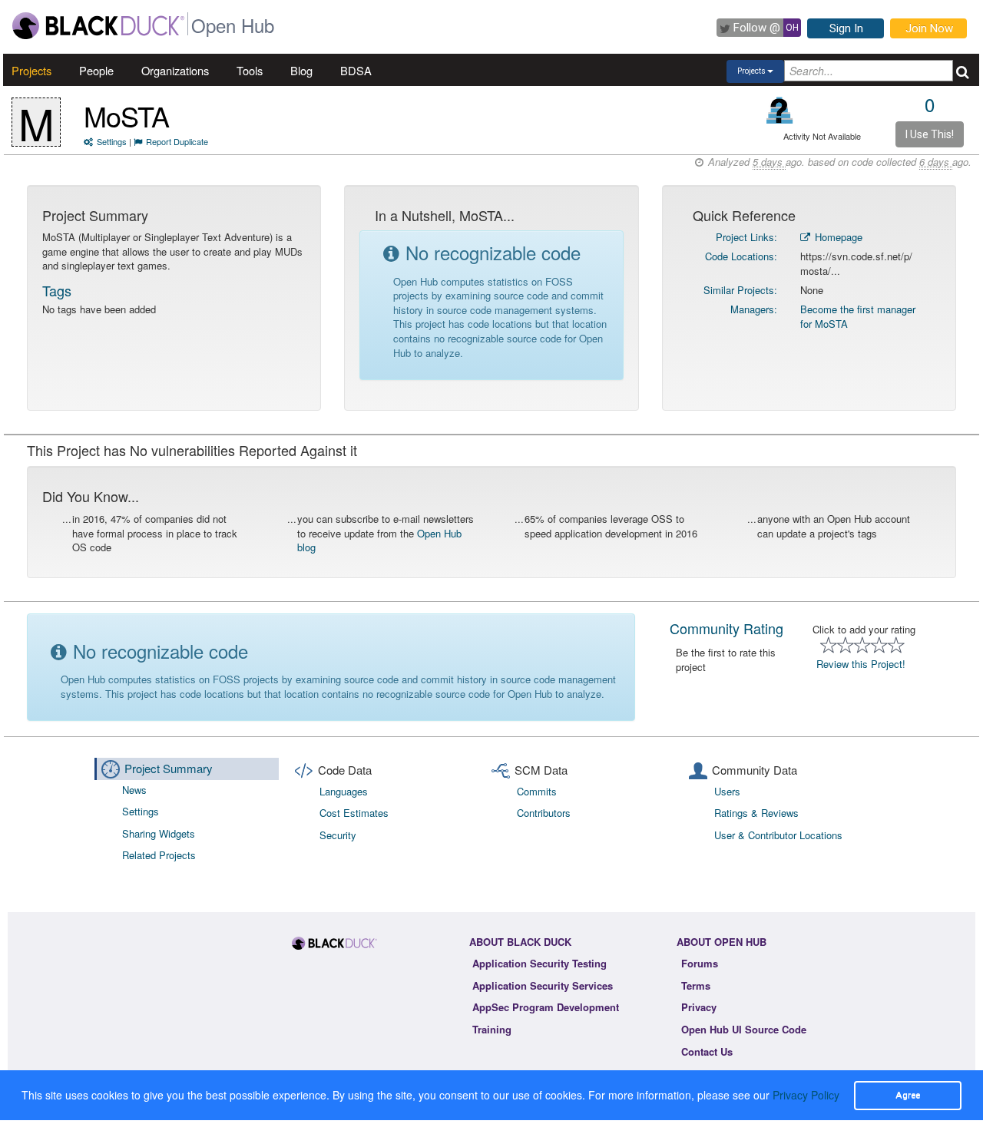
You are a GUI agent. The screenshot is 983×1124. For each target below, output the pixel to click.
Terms (695, 985)
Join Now (929, 28)
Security (337, 835)
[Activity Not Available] (779, 110)
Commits (537, 791)
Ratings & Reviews (756, 812)
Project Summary (168, 768)
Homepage (837, 237)
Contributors (544, 812)
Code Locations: (741, 256)
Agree (907, 1094)
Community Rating (726, 628)
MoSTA (126, 115)
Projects (31, 70)
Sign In (846, 28)
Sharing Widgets (158, 833)
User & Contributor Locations (778, 835)
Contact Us (707, 1051)
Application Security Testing (539, 963)
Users (727, 791)
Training (491, 1029)
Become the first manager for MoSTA (857, 316)
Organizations (175, 70)
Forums (699, 963)
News (134, 789)
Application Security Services (542, 985)
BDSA (356, 70)
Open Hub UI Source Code (743, 1029)
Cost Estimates (354, 812)
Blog (301, 70)
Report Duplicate (177, 141)
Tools (250, 70)
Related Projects (159, 855)
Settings (112, 141)
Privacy (699, 1007)
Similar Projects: (740, 290)
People (96, 70)
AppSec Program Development (545, 1007)
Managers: (753, 309)
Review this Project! (860, 663)
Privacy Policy (806, 1095)
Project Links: (746, 237)
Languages (343, 791)
